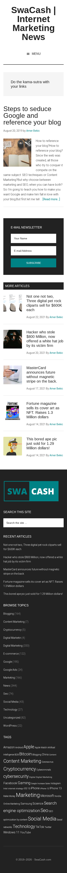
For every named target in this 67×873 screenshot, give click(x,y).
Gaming (24, 783)
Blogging (8, 613)
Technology (10, 709)
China (45, 754)
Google (7, 661)
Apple (28, 746)
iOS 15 (27, 788)
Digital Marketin (12, 637)
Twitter (48, 827)
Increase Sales (43, 783)
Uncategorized (11, 717)
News (6, 685)
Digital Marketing (13, 645)
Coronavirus (47, 762)
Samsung (26, 803)
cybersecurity (16, 776)
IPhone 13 (56, 788)
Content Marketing (14, 621)
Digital (32, 777)
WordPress (10, 725)
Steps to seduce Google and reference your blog (32, 115)
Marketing (9, 677)
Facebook (10, 783)
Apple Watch (41, 747)
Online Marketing (11, 804)
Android (19, 747)
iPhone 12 (44, 788)
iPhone (35, 788)
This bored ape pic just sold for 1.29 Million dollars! (41, 443)
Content (52, 755)
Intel (5, 788)
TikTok (40, 827)
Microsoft (47, 796)
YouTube (25, 832)
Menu (36, 53)
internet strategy (15, 788)
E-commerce (11, 653)
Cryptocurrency (12, 629)
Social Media (10, 701)
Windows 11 (11, 832)
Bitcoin (25, 754)
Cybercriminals (43, 769)
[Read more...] (51, 199)
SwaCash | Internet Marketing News (33, 23)
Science (38, 803)
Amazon (9, 747)
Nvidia (58, 796)
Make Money (9, 796)
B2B (17, 754)
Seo (5, 693)
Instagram (56, 783)
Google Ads (10, 669)
